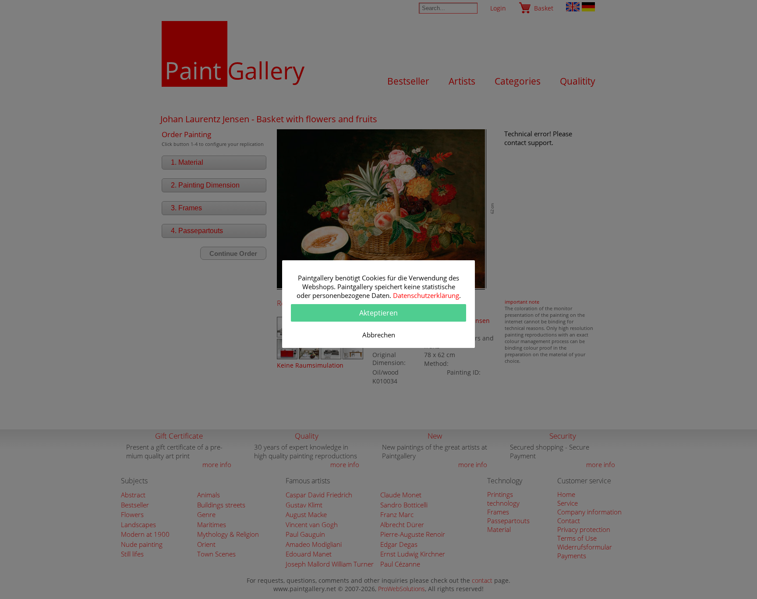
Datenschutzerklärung (426, 295)
